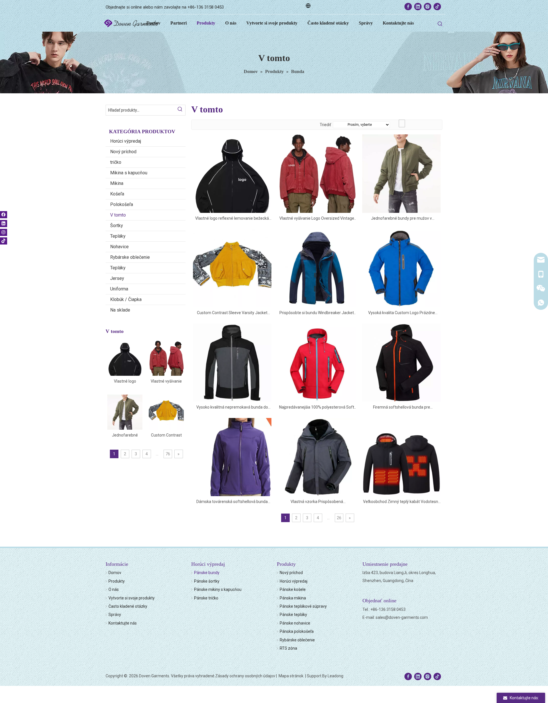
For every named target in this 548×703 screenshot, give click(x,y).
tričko (115, 162)
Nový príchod (123, 151)
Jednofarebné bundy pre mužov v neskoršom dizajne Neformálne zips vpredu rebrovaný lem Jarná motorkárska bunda (125, 435)
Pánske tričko (206, 598)
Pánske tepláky (293, 614)
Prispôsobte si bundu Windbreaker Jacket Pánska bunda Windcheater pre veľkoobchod (316, 313)
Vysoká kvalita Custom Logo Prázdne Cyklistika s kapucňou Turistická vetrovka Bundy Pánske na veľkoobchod (401, 313)
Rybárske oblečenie (130, 257)
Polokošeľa (121, 204)
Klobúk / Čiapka (126, 299)
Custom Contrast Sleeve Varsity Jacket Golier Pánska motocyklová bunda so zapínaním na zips (166, 435)
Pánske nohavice (295, 623)
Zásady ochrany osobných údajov (245, 676)
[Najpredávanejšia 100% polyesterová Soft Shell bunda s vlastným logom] (317, 362)
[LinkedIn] (418, 6)
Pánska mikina (293, 598)
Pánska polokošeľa (297, 631)
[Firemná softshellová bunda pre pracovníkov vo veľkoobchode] (401, 362)
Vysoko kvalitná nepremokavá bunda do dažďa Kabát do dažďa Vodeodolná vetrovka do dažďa (232, 407)
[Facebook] (408, 6)
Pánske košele (293, 589)
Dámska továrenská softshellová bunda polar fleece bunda (232, 502)
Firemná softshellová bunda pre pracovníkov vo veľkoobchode (401, 407)
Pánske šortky (206, 581)
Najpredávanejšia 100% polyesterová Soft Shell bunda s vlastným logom (316, 407)
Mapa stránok (291, 676)
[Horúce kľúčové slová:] (440, 24)
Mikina (116, 183)
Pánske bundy (206, 572)
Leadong (335, 676)
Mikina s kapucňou (128, 172)
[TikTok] (437, 6)
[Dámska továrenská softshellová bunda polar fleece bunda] (232, 460)
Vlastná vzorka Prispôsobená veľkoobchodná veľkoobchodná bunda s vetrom (316, 502)
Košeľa (117, 194)
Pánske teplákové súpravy (303, 606)
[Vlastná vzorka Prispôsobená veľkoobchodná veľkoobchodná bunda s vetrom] (317, 456)
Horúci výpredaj (125, 141)
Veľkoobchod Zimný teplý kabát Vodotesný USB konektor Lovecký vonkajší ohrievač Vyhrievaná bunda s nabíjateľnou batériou (401, 502)
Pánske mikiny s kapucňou (217, 589)
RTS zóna (288, 648)
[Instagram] (427, 6)
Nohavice (119, 246)
